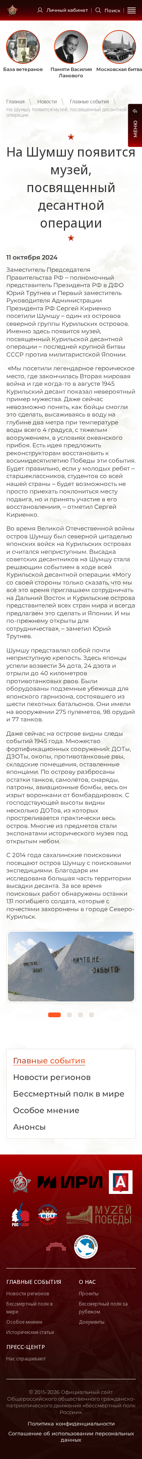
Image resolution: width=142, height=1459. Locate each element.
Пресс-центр (25, 1347)
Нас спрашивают (26, 1358)
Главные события (89, 102)
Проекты (89, 1293)
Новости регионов (27, 1293)
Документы (92, 1322)
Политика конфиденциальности (71, 1423)
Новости (47, 102)
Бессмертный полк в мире (29, 1307)
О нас (87, 1281)
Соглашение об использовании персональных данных (71, 1436)
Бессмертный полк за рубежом (103, 1307)
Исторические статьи (30, 1332)
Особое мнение (24, 1322)
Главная (15, 102)
